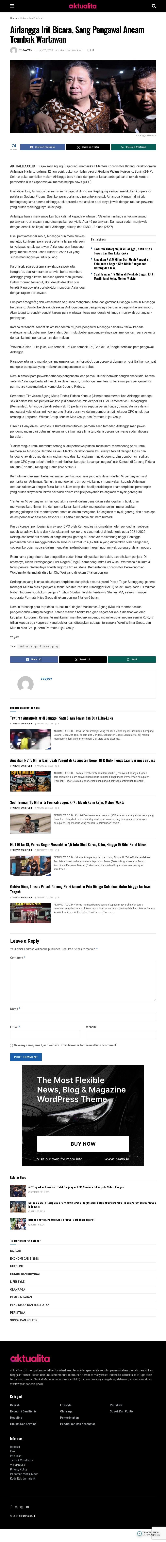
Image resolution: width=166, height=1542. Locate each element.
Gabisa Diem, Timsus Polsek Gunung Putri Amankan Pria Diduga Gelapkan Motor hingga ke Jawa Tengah (80, 889)
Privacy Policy (18, 1469)
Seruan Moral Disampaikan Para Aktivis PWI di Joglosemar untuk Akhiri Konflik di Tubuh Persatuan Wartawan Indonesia (92, 1204)
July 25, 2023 (45, 50)
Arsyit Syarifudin (23, 723)
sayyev (27, 50)
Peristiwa (17, 1313)
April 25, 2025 (37, 1211)
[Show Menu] (12, 6)
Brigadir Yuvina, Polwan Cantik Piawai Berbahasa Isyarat (61, 1220)
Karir (13, 1451)
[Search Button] (154, 6)
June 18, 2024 (37, 1224)
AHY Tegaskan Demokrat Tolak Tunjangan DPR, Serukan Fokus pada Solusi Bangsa (76, 1187)
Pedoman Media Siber (24, 1474)
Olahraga (17, 1290)
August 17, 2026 (44, 850)
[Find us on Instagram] (21, 1507)
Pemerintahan (21, 1297)
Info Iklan (15, 1456)
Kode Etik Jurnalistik (22, 1479)
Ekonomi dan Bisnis (24, 1259)
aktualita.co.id (27, 1516)
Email (15, 1027)
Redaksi (15, 1447)
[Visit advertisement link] (83, 1115)
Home (13, 18)
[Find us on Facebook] (11, 1507)
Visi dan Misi (18, 1465)
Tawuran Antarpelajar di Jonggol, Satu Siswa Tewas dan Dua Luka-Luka (123, 251)
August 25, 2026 (44, 723)
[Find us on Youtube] (27, 1507)
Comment (18, 958)
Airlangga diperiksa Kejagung (38, 646)
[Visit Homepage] (83, 6)
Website (91, 1027)
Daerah (15, 1251)
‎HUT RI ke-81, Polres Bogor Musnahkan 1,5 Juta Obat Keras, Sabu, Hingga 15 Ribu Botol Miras (78, 844)
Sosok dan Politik (23, 1320)
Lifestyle (17, 1282)
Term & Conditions (22, 1460)
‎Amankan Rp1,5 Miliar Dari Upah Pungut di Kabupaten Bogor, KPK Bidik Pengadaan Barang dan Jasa (121, 263)
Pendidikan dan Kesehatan (30, 1305)
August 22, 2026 (44, 808)
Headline (16, 1266)
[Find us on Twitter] (16, 1507)
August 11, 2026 (44, 897)
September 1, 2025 (39, 1192)
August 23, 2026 (44, 766)
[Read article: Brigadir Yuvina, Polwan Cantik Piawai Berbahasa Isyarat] (18, 1223)
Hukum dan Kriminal (31, 18)
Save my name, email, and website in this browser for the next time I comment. (65, 1045)
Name (15, 1009)
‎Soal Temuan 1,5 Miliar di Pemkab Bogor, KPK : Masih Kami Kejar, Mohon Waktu (124, 276)
